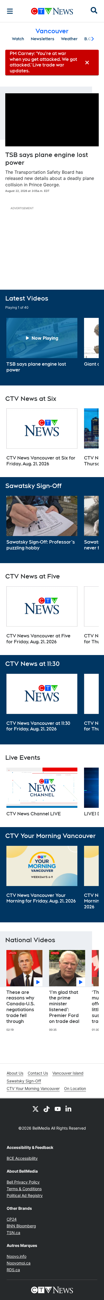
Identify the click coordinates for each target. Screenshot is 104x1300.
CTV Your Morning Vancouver (33, 1088)
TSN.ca (13, 1232)
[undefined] (41, 345)
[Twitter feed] (35, 1108)
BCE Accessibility (22, 1158)
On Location (75, 1088)
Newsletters (42, 39)
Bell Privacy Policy (23, 1182)
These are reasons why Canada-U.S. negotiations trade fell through (20, 1007)
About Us (15, 1073)
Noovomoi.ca (19, 1263)
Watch (18, 39)
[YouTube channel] (57, 1108)
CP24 (12, 1219)
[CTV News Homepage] (52, 11)
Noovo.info (16, 1256)
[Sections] (10, 11)
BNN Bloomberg (21, 1225)
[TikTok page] (46, 1108)
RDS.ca (13, 1269)
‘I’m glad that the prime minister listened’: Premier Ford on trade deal (64, 1007)
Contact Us (38, 1073)
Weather (69, 39)
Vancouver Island (67, 1073)
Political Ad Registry (25, 1195)
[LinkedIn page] (68, 1108)
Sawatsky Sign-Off (24, 1080)
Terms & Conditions (24, 1188)
